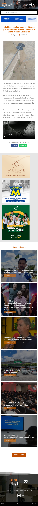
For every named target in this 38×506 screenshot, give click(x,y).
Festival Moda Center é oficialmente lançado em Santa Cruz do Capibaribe (18, 404)
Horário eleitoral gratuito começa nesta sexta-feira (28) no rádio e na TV (19, 436)
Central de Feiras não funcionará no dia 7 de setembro (18, 371)
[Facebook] (30, 4)
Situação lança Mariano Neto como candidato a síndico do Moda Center (18, 338)
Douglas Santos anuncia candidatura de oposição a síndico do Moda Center (19, 272)
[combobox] (19, 12)
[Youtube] (33, 4)
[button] (14, 145)
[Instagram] (27, 4)
